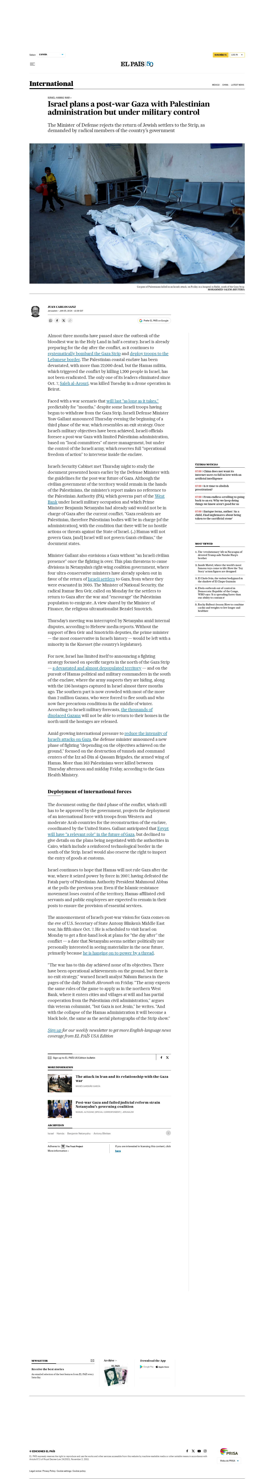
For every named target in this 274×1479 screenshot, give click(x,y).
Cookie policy (79, 1471)
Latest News (237, 85)
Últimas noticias (206, 464)
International (51, 84)
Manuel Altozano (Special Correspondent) (98, 1112)
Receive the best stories (48, 1369)
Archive (109, 1360)
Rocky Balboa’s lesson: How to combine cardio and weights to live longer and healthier (221, 607)
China (225, 85)
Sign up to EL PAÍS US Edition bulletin (74, 1057)
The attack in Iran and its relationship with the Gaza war (122, 1079)
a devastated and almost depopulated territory (97, 668)
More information (57, 1150)
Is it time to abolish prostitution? (212, 487)
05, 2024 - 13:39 (71, 311)
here (118, 1150)
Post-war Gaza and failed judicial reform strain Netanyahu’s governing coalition (118, 1105)
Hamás (60, 1133)
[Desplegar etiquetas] (168, 1132)
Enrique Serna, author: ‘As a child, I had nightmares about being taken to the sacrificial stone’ (218, 515)
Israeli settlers (101, 579)
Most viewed (203, 543)
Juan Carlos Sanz (62, 307)
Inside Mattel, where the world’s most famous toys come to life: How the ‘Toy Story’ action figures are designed (220, 568)
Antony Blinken (102, 1133)
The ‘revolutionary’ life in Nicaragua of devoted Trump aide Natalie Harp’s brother (220, 555)
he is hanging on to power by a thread (118, 953)
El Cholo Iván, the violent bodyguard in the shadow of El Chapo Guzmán (220, 580)
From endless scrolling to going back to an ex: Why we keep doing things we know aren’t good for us (220, 500)
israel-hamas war (59, 98)
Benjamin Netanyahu (79, 1133)
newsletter (40, 1360)
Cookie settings (64, 1471)
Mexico (216, 85)
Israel (51, 1133)
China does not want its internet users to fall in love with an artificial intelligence (218, 475)
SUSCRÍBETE (221, 55)
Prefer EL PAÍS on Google (156, 320)
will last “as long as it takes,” (132, 401)
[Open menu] (32, 64)
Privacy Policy (49, 1471)
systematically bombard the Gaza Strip (84, 353)
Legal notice (35, 1471)
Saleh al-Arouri (74, 383)
